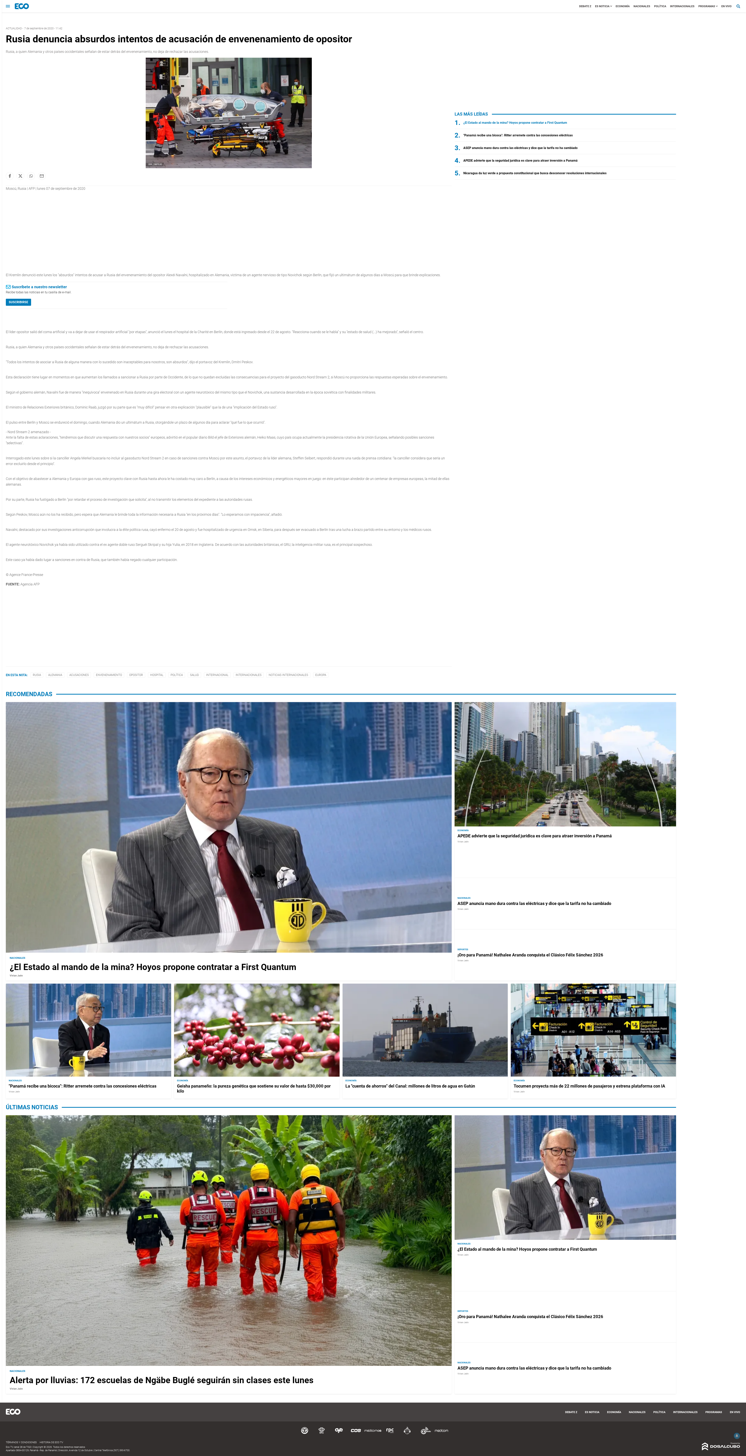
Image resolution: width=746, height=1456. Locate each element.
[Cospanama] (355, 1433)
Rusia (37, 675)
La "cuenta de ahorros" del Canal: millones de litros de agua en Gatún (410, 1086)
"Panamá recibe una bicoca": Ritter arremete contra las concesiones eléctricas (518, 135)
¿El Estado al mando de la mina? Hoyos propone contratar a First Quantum (515, 123)
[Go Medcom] (373, 1433)
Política (660, 6)
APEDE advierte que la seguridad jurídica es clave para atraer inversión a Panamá (520, 160)
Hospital (156, 675)
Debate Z (585, 6)
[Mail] (42, 176)
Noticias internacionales (288, 675)
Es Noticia (602, 6)
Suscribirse (18, 302)
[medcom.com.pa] (441, 1433)
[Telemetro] (304, 1433)
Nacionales (642, 6)
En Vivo (726, 6)
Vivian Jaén (16, 975)
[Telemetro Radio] (424, 1433)
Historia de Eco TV (51, 1442)
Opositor (136, 675)
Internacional (217, 675)
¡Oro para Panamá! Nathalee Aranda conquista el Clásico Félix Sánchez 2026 (530, 955)
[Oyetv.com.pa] (338, 1433)
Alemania (55, 675)
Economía (623, 6)
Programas (706, 6)
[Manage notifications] (737, 1436)
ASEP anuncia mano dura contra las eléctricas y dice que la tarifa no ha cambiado (520, 148)
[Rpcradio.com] (390, 1433)
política (177, 675)
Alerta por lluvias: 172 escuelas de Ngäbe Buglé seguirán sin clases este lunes (162, 1380)
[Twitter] (20, 176)
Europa (320, 675)
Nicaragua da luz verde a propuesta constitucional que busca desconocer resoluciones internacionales (535, 173)
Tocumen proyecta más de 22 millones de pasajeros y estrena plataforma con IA (589, 1086)
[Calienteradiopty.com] (407, 1433)
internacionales (248, 675)
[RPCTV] (321, 1433)
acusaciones (79, 675)
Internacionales (682, 6)
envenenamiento (109, 675)
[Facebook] (10, 176)
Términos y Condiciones (21, 1442)
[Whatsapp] (31, 176)
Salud (194, 675)
